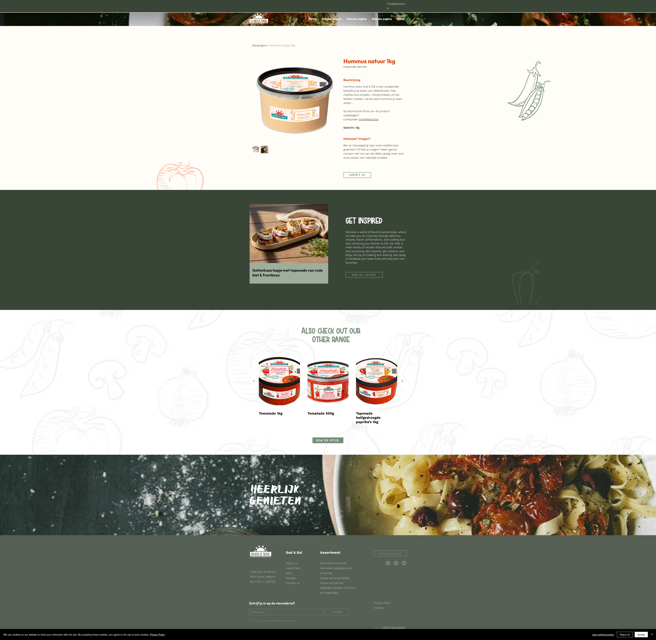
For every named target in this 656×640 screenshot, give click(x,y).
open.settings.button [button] (603, 634)
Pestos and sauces (331, 583)
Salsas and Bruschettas (334, 578)
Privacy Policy (157, 634)
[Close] (652, 634)
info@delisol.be (368, 119)
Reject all (625, 634)
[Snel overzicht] (279, 381)
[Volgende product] (402, 381)
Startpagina (259, 45)
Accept (641, 634)
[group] (328, 389)
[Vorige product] (254, 381)
